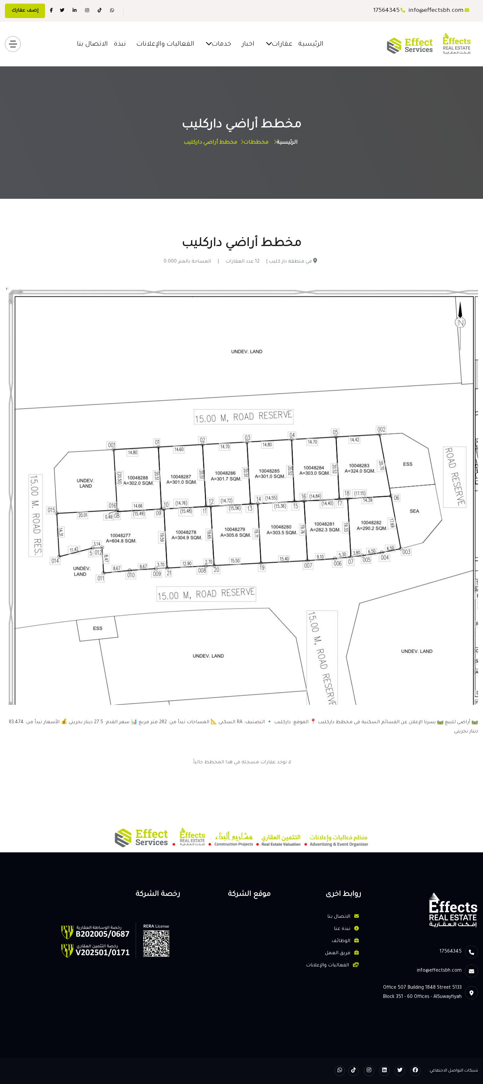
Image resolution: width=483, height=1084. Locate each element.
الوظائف (342, 941)
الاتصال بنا (92, 44)
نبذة (120, 44)
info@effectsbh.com (436, 11)
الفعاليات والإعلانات (165, 44)
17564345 (386, 11)
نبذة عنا (343, 929)
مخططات (255, 143)
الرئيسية (310, 44)
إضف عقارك (25, 10)
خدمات (221, 44)
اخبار (248, 44)
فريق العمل (338, 953)
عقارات (282, 44)
